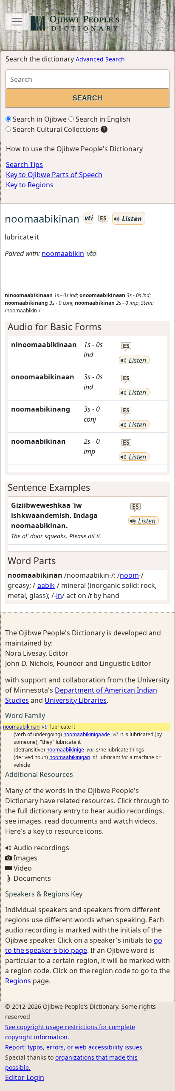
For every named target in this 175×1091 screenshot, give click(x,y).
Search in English (102, 119)
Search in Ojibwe (39, 119)
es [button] (103, 218)
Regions (18, 980)
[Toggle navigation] (17, 21)
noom (129, 575)
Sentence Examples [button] (49, 487)
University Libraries (76, 700)
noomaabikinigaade (86, 734)
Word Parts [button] (32, 560)
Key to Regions (30, 184)
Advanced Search (100, 59)
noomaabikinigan (69, 757)
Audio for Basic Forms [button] (55, 326)
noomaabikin (63, 253)
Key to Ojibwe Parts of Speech (54, 174)
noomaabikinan (21, 726)
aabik (46, 585)
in (59, 595)
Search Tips (24, 164)
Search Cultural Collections (55, 129)
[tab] (87, 326)
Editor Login (24, 1077)
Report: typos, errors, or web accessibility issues (73, 1047)
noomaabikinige (65, 749)
